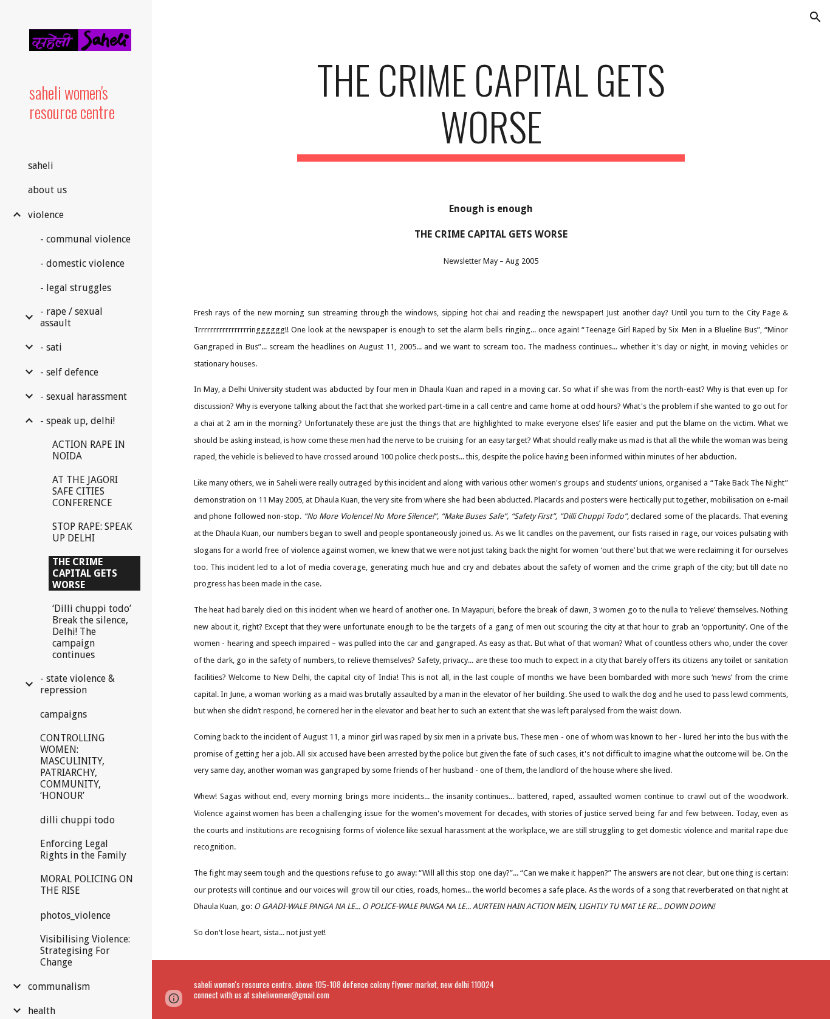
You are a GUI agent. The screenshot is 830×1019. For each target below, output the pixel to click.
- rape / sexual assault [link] (71, 317)
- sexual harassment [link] (83, 396)
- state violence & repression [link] (77, 684)
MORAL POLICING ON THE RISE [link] (86, 884)
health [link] (41, 1011)
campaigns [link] (63, 714)
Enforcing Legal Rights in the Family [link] (83, 849)
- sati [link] (51, 347)
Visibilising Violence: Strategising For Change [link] (85, 950)
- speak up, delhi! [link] (77, 421)
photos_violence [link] (75, 915)
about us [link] (47, 190)
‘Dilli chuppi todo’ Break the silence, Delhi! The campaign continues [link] (91, 631)
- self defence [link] (69, 372)
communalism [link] (59, 986)
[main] (491, 108)
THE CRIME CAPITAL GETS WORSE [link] (84, 573)
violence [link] (46, 215)
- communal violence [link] (85, 239)
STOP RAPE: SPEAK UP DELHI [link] (92, 532)
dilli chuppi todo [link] (77, 820)
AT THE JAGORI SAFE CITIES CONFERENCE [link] (85, 491)
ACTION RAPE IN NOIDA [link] (88, 450)
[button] (815, 17)
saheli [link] (40, 165)
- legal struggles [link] (75, 287)
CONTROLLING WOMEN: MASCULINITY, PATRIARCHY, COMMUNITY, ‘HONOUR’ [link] (72, 766)
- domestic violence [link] (82, 263)
